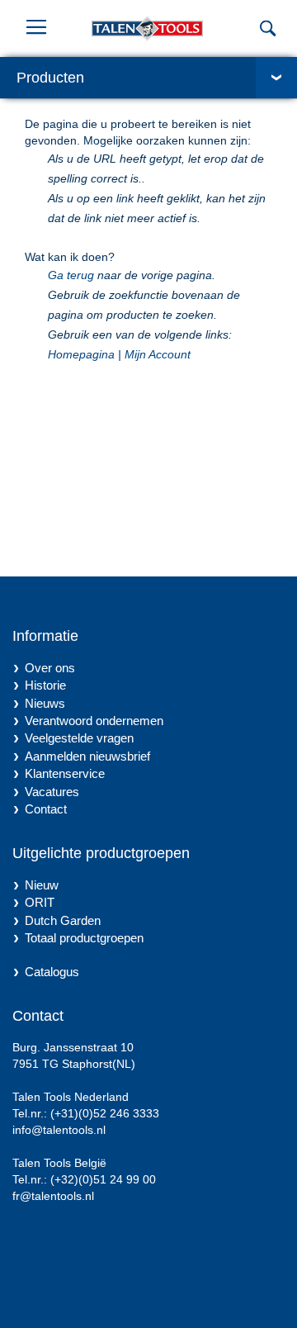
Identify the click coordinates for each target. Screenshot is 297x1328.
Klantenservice (65, 773)
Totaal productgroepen (84, 938)
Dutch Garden (63, 920)
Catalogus (52, 972)
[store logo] (166, 28)
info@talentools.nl (59, 1129)
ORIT (39, 902)
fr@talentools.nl (53, 1195)
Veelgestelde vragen (79, 738)
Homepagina (81, 354)
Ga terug (71, 275)
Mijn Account (158, 354)
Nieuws (45, 703)
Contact (46, 809)
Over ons (50, 668)
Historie (45, 685)
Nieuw (42, 885)
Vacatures (52, 792)
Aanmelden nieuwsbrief (87, 756)
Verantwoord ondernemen (94, 721)
